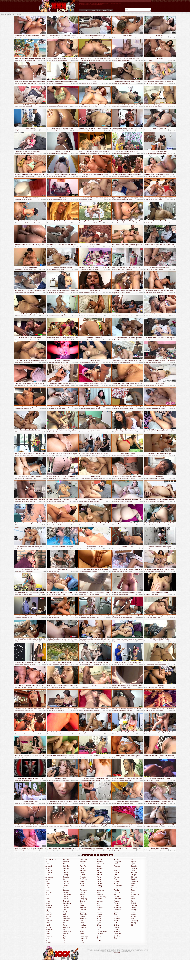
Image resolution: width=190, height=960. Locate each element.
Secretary (117, 910)
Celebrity (66, 877)
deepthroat (158, 37)
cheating (131, 664)
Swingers (134, 881)
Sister (116, 923)
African (48, 864)
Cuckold (65, 905)
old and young (61, 222)
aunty (147, 478)
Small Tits (117, 934)
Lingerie (100, 888)
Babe (47, 890)
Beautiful (49, 905)
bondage (98, 408)
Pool (115, 875)
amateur (28, 106)
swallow (130, 571)
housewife (119, 246)
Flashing (83, 883)
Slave (116, 929)
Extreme (83, 862)
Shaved (116, 916)
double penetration (27, 687)
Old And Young (102, 931)
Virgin (133, 912)
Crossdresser (67, 903)
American (49, 872)
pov (98, 710)
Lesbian (100, 883)
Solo (115, 938)
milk (98, 617)
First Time (83, 879)
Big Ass (48, 912)
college (28, 455)
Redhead (117, 892)
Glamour (83, 910)
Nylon (99, 923)
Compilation (67, 894)
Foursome (83, 890)
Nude (99, 918)
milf (52, 37)
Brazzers (49, 936)
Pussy (116, 888)
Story (133, 870)
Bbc (47, 896)
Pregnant (117, 881)
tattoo (161, 385)
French (82, 892)
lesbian (119, 37)
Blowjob (48, 927)
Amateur (48, 868)
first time (61, 130)
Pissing (116, 872)
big (98, 153)
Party (116, 864)
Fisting (82, 881)
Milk (98, 905)
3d (46, 862)
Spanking (134, 859)
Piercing (117, 870)
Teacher (134, 888)
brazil (163, 37)
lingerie (31, 826)
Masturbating (101, 896)
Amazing (49, 870)
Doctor (65, 925)
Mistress (100, 907)
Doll (64, 929)
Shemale (117, 918)
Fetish (82, 872)
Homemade (84, 936)
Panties (116, 859)
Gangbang (83, 899)
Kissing (99, 872)
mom (50, 37)
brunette (96, 37)
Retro (116, 894)
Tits (132, 896)
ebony (92, 292)
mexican (131, 455)
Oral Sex (100, 934)
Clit (64, 888)
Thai (132, 892)
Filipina (82, 875)
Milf (98, 903)
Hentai (82, 934)
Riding (116, 896)
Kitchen (99, 875)
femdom (98, 780)
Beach (48, 903)
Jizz (98, 870)
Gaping (82, 901)
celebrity (83, 153)
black (97, 385)
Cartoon (65, 872)
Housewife (83, 938)
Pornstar (117, 877)
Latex (99, 879)
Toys (132, 901)
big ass (59, 37)
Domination (67, 931)
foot (89, 431)
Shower (116, 920)
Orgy (98, 938)
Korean (99, 877)
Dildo (64, 923)
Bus (64, 864)
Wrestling (134, 920)
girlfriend (86, 106)
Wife (132, 918)
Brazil (48, 934)
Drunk (65, 936)
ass (34, 60)
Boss (47, 931)
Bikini (47, 918)
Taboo (133, 883)
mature (164, 153)
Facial (82, 864)
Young (133, 923)
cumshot (96, 246)
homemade (30, 222)
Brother (48, 942)
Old (98, 929)
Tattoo (133, 886)
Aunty (48, 888)
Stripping (134, 875)
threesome (130, 37)
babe (123, 37)
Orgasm (99, 936)
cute (123, 339)
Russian (117, 903)
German (82, 905)
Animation (49, 877)
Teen (133, 890)
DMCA (118, 952)
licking (61, 106)
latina (125, 37)
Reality (116, 890)
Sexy (116, 914)
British (48, 940)
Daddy (65, 914)
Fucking (82, 894)
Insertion (100, 862)
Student (134, 877)
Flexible (82, 886)
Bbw (47, 899)
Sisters (116, 925)
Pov (115, 879)
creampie (31, 153)
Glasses (83, 912)
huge (156, 594)
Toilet (133, 899)
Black (47, 923)
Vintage (134, 910)
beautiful (18, 37)
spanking (83, 408)
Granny (82, 916)
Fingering (83, 877)
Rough (116, 901)
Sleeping (117, 931)
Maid (98, 892)
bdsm (92, 431)
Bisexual (49, 920)
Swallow (134, 879)
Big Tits (48, 916)
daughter (51, 571)
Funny (82, 896)
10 (107, 855)
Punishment (118, 886)
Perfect (116, 868)
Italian (99, 866)
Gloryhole (83, 914)
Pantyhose (118, 862)
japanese (18, 664)
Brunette (66, 859)
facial (164, 176)
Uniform (134, 905)
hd (152, 60)
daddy (157, 803)
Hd (81, 929)
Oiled (99, 927)
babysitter (86, 687)
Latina (99, 881)
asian (50, 246)
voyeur (130, 269)
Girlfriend (83, 907)
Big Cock (49, 914)
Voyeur (133, 914)
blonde (24, 130)
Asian (48, 883)
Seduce (116, 912)
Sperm (133, 862)
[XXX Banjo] (57, 6)
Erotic (65, 942)
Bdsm (48, 901)
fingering (60, 362)
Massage (100, 894)
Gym (81, 920)
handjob (34, 130)
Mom (98, 910)
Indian (82, 942)
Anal (47, 875)
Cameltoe (66, 868)
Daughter (66, 916)
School (116, 905)
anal (155, 37)
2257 (115, 952)
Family (82, 868)
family (122, 571)
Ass (47, 886)
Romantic (117, 899)
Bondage (49, 929)
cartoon (27, 60)
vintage (60, 664)
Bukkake (66, 862)
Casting (65, 875)
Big (47, 910)
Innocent (100, 859)
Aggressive (49, 866)
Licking (99, 886)
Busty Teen (66, 866)
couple (92, 37)
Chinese (66, 883)
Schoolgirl (117, 907)
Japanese (100, 868)
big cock (27, 37)
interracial (31, 37)
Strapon (134, 872)
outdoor (128, 176)
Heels (82, 931)
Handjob (83, 925)
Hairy (82, 923)
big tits (22, 37)
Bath (47, 894)
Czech (65, 912)
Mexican (100, 901)
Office (99, 925)
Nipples (99, 916)
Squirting (134, 866)
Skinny (116, 927)
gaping (153, 594)
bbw (82, 60)
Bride (47, 938)
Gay (81, 903)
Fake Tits (83, 866)
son (55, 83)
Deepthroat (66, 918)
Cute (64, 910)
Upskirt (133, 907)
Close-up (66, 890)
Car (64, 870)
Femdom (83, 870)
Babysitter (49, 892)
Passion (117, 866)
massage (35, 385)
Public (116, 883)
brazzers (60, 780)
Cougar (65, 896)
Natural (99, 914)
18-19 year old (19, 455)
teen (50, 153)
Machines (100, 890)
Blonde (48, 925)
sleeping (54, 339)
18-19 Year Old (51, 859)
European (83, 859)
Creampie (66, 901)
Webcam (134, 916)
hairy (130, 501)
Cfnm (64, 879)
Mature (99, 899)
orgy (131, 385)
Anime (48, 879)
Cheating (66, 881)
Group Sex (83, 918)
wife (20, 199)
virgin (150, 362)
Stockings (134, 868)
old (31, 106)
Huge (82, 940)
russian (147, 617)
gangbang (24, 733)
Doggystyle (67, 927)
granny (89, 246)
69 (132, 925)
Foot (81, 888)
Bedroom (49, 907)
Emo (64, 940)
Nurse (99, 920)
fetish (147, 60)
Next (111, 855)
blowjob (88, 37)
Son (115, 940)
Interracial (100, 864)
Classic (65, 886)
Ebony (65, 938)
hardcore (31, 269)
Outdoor (100, 940)
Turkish (133, 903)
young (30, 60)
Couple (65, 899)
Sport (133, 864)
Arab (47, 881)
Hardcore (83, 927)
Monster (100, 912)
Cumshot (66, 907)
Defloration (66, 920)
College (65, 892)
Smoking (117, 936)
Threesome (135, 894)
